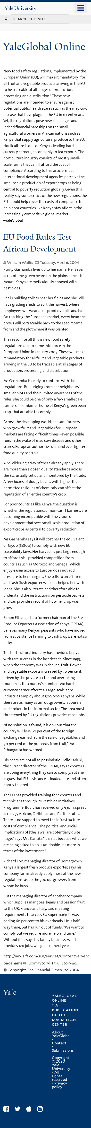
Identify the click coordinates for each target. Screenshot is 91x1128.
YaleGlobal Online (44, 46)
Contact (59, 1043)
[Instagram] (41, 1109)
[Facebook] (7, 1109)
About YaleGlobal (61, 1034)
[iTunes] (30, 1109)
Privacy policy (59, 1085)
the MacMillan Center (64, 1019)
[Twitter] (19, 1109)
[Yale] (10, 993)
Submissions (63, 1050)
